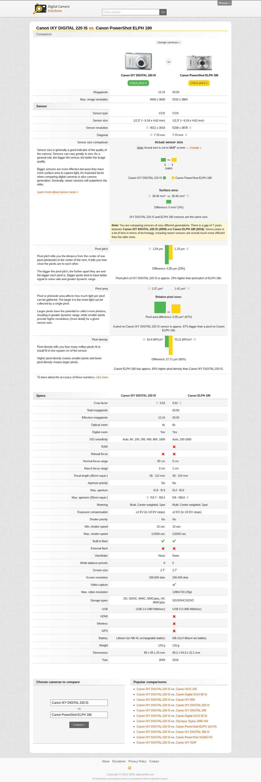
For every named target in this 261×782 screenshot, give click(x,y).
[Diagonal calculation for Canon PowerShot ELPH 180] (186, 134)
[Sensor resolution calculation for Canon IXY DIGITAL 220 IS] (147, 127)
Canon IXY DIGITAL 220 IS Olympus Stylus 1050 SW (172, 721)
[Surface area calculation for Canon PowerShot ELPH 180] (188, 195)
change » (195, 147)
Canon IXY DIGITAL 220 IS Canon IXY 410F (166, 742)
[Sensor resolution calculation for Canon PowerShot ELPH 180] (190, 127)
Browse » (224, 2)
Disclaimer (119, 761)
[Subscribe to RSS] (129, 768)
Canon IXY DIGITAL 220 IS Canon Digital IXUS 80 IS (172, 694)
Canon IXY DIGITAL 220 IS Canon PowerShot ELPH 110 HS (177, 726)
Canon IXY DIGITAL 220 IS (138, 75)
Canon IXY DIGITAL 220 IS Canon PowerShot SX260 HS (174, 737)
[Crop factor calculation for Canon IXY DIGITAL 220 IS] (157, 402)
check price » (138, 83)
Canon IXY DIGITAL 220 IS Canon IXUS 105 (167, 689)
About (105, 761)
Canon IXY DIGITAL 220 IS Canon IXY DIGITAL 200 (171, 710)
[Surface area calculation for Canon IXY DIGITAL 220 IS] (150, 195)
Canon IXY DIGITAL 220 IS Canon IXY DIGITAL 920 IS (173, 705)
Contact (154, 761)
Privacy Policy (137, 761)
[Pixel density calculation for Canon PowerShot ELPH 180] (195, 339)
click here (102, 377)
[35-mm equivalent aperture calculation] (148, 497)
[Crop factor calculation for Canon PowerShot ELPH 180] (180, 402)
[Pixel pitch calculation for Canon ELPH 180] (187, 248)
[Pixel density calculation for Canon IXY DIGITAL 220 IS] (144, 339)
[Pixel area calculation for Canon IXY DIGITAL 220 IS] (149, 288)
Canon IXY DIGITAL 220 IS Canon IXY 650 (166, 699)
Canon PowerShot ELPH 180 (199, 75)
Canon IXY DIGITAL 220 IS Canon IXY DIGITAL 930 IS (173, 731)
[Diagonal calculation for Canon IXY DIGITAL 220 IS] (151, 134)
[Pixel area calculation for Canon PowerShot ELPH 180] (188, 288)
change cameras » (168, 42)
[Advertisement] (71, 63)
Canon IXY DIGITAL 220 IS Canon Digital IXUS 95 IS (172, 715)
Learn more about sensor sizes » (57, 192)
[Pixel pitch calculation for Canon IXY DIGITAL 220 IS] (150, 248)
